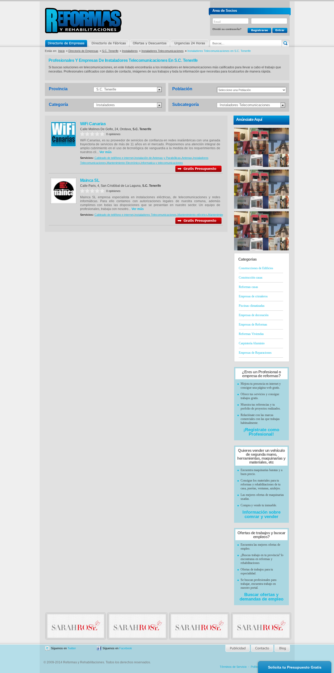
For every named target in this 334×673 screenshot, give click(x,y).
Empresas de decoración (254, 315)
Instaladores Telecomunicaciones (162, 50)
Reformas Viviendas (251, 334)
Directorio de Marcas (108, 43)
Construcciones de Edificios (256, 268)
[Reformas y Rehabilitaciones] (75, 637)
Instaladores (130, 50)
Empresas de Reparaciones (255, 352)
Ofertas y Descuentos (149, 43)
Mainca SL (90, 180)
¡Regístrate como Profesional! (261, 432)
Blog (282, 648)
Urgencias (189, 43)
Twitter (72, 648)
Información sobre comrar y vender (261, 514)
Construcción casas (251, 277)
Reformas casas (248, 287)
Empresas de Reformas (253, 324)
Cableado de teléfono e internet (114, 157)
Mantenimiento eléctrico (192, 214)
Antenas (187, 157)
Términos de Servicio (233, 666)
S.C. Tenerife (110, 50)
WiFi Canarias (93, 124)
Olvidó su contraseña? (226, 29)
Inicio (61, 50)
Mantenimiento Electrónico (123, 162)
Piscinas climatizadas (252, 306)
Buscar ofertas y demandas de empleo (261, 597)
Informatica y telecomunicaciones (162, 162)
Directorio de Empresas (66, 43)
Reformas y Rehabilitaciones (83, 20)
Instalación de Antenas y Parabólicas (157, 157)
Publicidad (237, 648)
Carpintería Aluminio (252, 343)
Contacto (262, 648)
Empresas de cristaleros (253, 296)
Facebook (125, 648)
